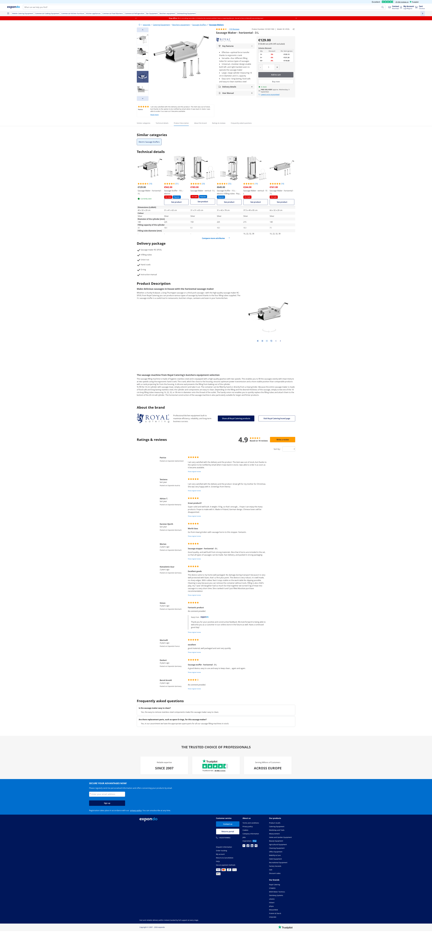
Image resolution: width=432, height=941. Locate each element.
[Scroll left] (136, 18)
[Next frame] (280, 341)
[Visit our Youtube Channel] (244, 846)
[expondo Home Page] (139, 25)
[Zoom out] (267, 341)
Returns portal (228, 831)
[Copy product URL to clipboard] (293, 29)
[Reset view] (271, 341)
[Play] (257, 341)
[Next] (142, 98)
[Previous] (142, 29)
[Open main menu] (8, 13)
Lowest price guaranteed (270, 94)
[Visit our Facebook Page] (248, 846)
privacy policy (136, 810)
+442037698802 (224, 838)
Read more (154, 115)
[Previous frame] (275, 341)
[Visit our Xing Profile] (256, 846)
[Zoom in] (262, 341)
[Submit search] (382, 7)
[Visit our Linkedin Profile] (252, 846)
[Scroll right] (296, 18)
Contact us (227, 824)
